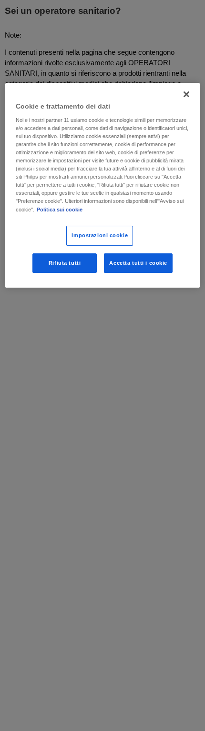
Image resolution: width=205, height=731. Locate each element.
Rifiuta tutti (65, 263)
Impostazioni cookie (100, 235)
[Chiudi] (186, 94)
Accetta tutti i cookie (138, 263)
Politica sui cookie (59, 209)
